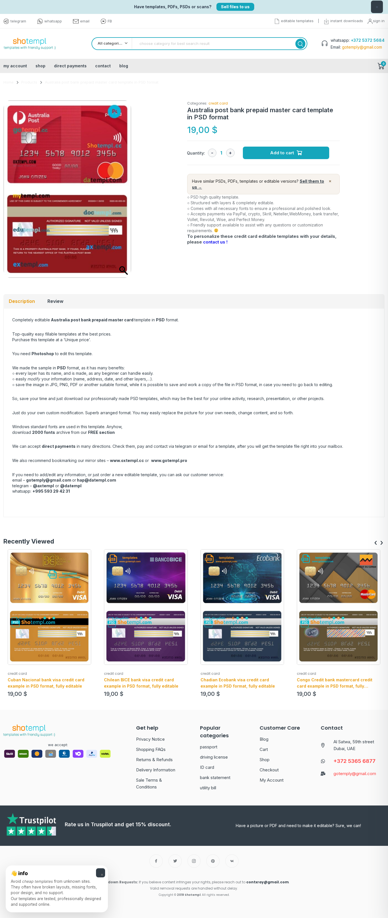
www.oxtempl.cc (127, 460)
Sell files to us (235, 6)
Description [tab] (22, 301)
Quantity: (196, 153)
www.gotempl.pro (169, 460)
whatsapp (53, 21)
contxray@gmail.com (267, 882)
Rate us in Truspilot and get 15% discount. (118, 824)
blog (123, 65)
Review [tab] (55, 301)
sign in (379, 20)
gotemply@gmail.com (48, 480)
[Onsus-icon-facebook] (156, 861)
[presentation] (375, 542)
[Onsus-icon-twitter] (175, 861)
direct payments (70, 65)
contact (103, 65)
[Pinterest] (213, 861)
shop (40, 65)
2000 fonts (43, 432)
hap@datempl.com (96, 480)
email (84, 21)
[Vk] (232, 861)
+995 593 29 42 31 (51, 491)
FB (110, 21)
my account (15, 65)
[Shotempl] (29, 43)
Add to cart (282, 152)
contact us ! (215, 242)
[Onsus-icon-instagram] (194, 861)
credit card (218, 103)
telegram (18, 21)
